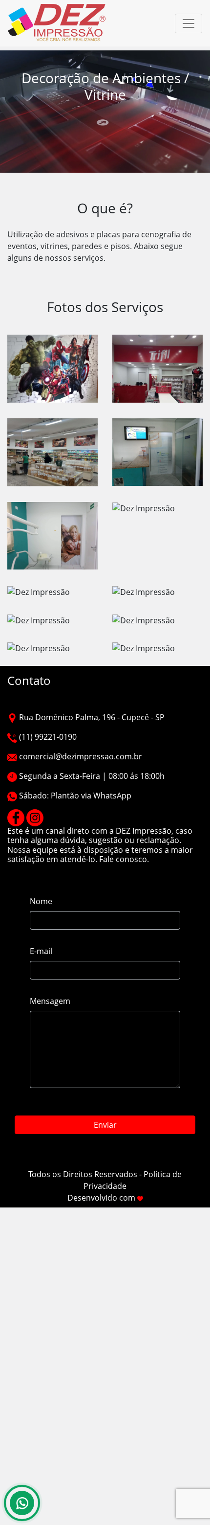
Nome (41, 901)
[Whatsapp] (22, 1503)
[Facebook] (15, 817)
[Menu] (188, 23)
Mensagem (50, 1001)
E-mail (41, 951)
